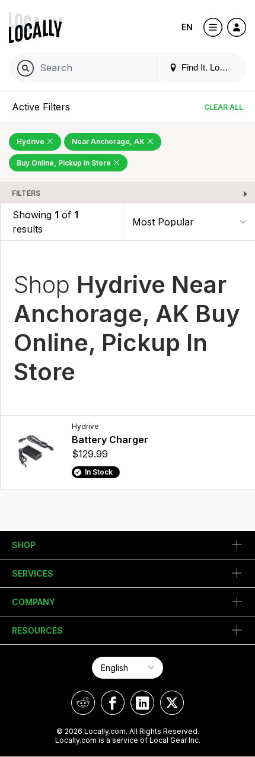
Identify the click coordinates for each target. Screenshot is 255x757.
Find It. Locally (208, 67)
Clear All (223, 107)
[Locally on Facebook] (113, 703)
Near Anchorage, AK (109, 141)
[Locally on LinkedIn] (142, 703)
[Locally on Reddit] (83, 703)
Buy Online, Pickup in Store (65, 162)
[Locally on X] (172, 703)
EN (187, 27)
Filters (26, 193)
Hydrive (31, 141)
